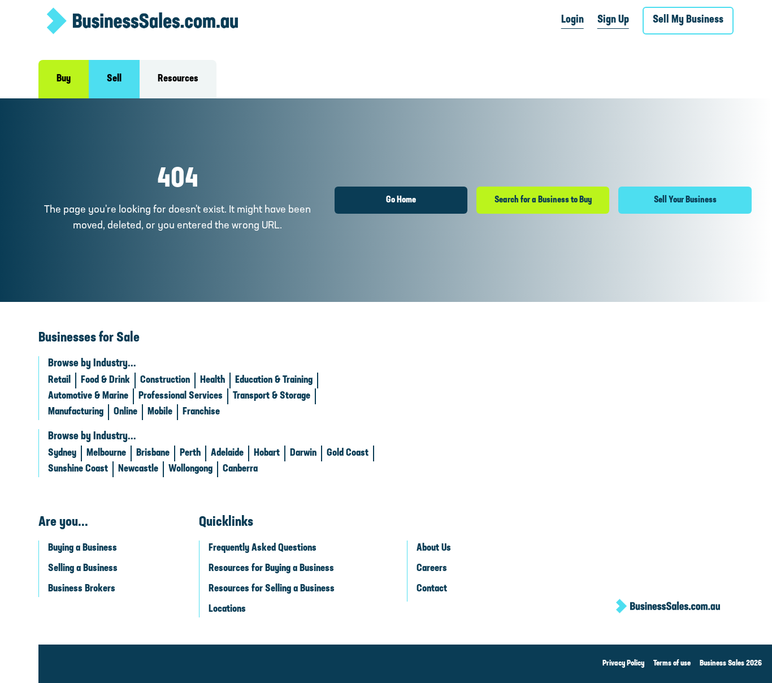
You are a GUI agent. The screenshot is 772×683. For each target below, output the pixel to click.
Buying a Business (82, 548)
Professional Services (180, 396)
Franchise (201, 412)
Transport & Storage (271, 396)
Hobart (267, 453)
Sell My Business (688, 20)
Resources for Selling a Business (272, 589)
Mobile (160, 412)
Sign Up (613, 20)
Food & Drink (105, 380)
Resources (178, 79)
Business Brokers (81, 589)
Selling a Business (83, 569)
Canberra (240, 469)
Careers (432, 569)
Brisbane (153, 453)
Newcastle (138, 469)
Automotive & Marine (88, 396)
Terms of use (672, 663)
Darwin (303, 453)
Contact (432, 589)
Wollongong (190, 469)
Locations (227, 609)
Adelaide (227, 453)
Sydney (62, 453)
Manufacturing (75, 412)
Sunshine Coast (78, 469)
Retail (59, 380)
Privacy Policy (623, 663)
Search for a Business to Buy (543, 200)
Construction (165, 380)
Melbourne (106, 453)
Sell (114, 79)
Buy (64, 79)
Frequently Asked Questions (262, 548)
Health (212, 380)
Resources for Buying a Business (271, 569)
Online (125, 412)
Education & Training (274, 380)
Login (572, 20)
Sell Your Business (685, 200)
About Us (434, 548)
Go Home (401, 200)
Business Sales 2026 (731, 663)
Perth (190, 453)
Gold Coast (347, 453)
